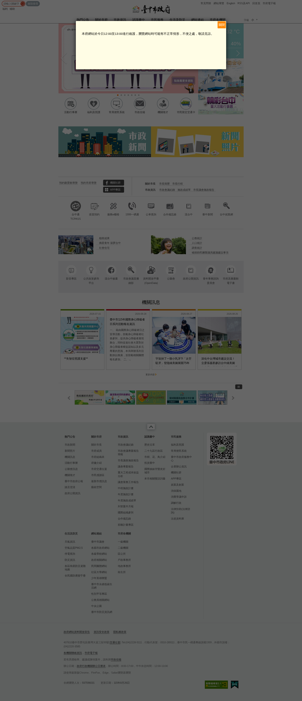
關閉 (222, 25)
